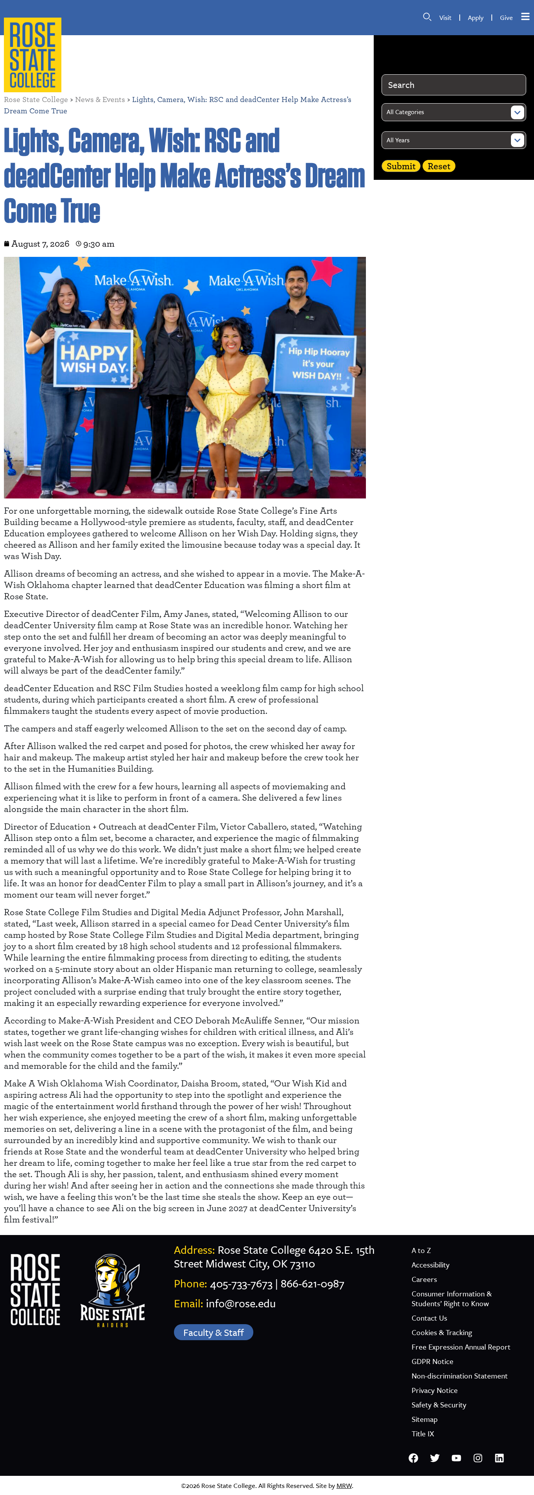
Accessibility (431, 1264)
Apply (476, 17)
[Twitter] (435, 1458)
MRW (344, 1485)
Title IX (423, 1433)
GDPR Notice (432, 1361)
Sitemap (425, 1419)
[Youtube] (456, 1458)
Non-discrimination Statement (460, 1375)
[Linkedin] (499, 1458)
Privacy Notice (435, 1390)
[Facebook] (413, 1458)
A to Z (421, 1250)
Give (506, 17)
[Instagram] (478, 1458)
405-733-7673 (241, 1283)
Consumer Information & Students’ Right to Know (451, 1298)
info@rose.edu (241, 1303)
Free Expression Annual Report (461, 1346)
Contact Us (429, 1317)
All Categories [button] (405, 112)
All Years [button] (398, 140)
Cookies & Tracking (442, 1332)
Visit (445, 17)
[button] (427, 17)
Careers (424, 1279)
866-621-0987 (312, 1283)
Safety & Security (439, 1404)
